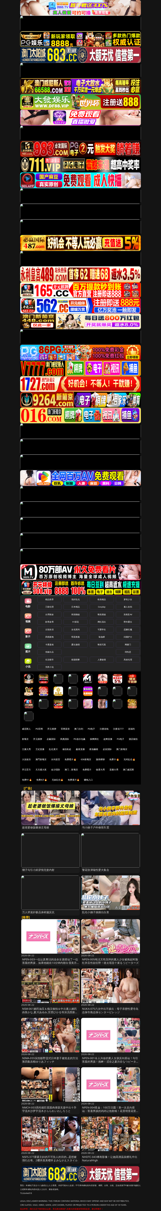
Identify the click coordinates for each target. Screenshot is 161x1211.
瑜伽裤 (102, 636)
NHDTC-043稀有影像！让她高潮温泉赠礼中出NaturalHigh (109, 1158)
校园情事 (75, 659)
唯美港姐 (102, 614)
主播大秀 (26, 749)
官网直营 (65, 728)
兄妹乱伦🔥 (57, 779)
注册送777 (118, 728)
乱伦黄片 (53, 749)
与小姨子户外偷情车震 (95, 827)
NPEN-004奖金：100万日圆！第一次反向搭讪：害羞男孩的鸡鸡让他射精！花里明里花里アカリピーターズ (110, 1111)
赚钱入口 (88, 779)
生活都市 (49, 659)
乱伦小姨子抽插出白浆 (95, 912)
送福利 (131, 728)
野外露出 (128, 621)
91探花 (75, 621)
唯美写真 (102, 644)
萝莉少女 (128, 599)
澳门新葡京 (121, 749)
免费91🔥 (27, 779)
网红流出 (102, 621)
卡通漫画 (49, 644)
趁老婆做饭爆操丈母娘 (35, 827)
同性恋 (128, 651)
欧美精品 (102, 599)
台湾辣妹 (49, 614)
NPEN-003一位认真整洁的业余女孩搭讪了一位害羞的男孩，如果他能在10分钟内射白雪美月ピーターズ (50, 963)
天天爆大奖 (41, 769)
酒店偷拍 (133, 738)
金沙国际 (55, 769)
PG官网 (39, 728)
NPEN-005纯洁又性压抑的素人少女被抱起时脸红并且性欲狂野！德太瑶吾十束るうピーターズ (110, 961)
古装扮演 (49, 629)
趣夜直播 (80, 749)
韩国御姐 (75, 614)
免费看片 (87, 769)
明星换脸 (75, 636)
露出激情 (75, 644)
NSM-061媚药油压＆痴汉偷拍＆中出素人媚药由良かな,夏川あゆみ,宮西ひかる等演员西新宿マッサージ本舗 (50, 1012)
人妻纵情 (102, 659)
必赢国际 (51, 738)
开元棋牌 (51, 728)
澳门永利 (78, 728)
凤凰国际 (64, 738)
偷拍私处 (66, 749)
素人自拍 (128, 606)
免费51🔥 (114, 759)
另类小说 (49, 667)
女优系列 (75, 629)
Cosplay (101, 606)
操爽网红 (94, 738)
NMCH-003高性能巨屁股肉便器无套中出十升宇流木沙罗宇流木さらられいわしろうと (49, 1109)
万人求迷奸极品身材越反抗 (38, 912)
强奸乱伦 (75, 599)
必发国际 (107, 749)
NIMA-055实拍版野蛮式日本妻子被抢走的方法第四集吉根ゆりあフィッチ (50, 1059)
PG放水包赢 (79, 738)
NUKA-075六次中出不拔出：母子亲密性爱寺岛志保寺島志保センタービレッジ (110, 1010)
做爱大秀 (100, 769)
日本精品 (75, 606)
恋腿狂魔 (128, 629)
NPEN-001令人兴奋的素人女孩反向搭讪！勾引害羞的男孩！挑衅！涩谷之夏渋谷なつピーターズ (110, 1061)
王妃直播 (40, 749)
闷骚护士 (128, 636)
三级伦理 (49, 606)
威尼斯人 (26, 728)
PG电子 (91, 728)
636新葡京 (86, 759)
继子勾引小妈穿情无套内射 (38, 870)
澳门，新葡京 (71, 769)
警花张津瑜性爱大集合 (95, 870)
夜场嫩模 (93, 749)
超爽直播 (107, 738)
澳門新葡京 (41, 759)
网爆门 (128, 644)
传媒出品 (49, 651)
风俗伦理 (128, 659)
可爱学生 (102, 629)
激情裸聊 (100, 759)
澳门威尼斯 (128, 769)
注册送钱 (104, 728)
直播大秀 (113, 769)
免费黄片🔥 (73, 779)
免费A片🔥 (41, 779)
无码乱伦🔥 (129, 759)
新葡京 (25, 738)
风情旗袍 (49, 636)
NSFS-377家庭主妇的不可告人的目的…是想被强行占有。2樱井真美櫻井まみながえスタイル (50, 1158)
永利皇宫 (55, 759)
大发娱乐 (26, 759)
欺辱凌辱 (49, 621)
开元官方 (26, 769)
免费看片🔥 (70, 759)
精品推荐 (49, 599)
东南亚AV (128, 614)
